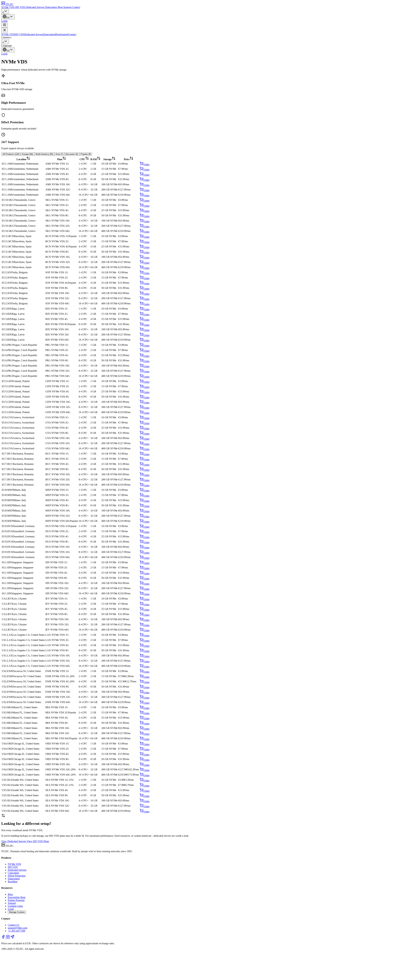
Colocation (13, 872)
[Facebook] (3, 937)
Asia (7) (59, 154)
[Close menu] (4, 30)
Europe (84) (27, 154)
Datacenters (51, 7)
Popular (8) (86, 154)
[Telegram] (12, 937)
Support (67, 7)
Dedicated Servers (35, 7)
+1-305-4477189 (16, 930)
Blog (60, 7)
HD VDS (20, 7)
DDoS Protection (16, 875)
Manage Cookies (17, 912)
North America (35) (44, 154)
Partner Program (16, 900)
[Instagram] (8, 937)
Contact (76, 7)
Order (146, 164)
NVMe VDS (8, 7)
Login (4, 20)
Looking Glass (15, 906)
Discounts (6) (71, 154)
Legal (11, 909)
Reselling (12, 881)
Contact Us (13, 925)
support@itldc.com (17, 927)
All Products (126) (11, 154)
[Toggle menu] (4, 25)
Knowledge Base (16, 897)
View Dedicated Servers (14, 841)
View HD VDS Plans (38, 841)
